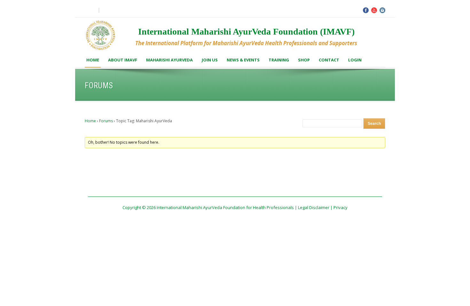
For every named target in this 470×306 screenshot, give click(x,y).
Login (355, 60)
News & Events (243, 60)
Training (279, 60)
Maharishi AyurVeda (169, 60)
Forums (106, 121)
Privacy (340, 207)
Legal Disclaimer (313, 207)
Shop (304, 60)
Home (92, 60)
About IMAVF (122, 60)
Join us (210, 60)
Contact (329, 60)
